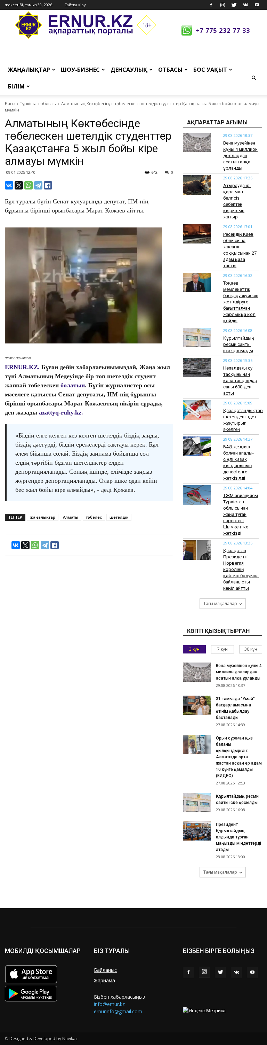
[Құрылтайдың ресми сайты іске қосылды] (197, 337)
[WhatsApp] (28, 185)
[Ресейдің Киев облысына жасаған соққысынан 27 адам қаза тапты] (197, 233)
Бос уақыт (210, 69)
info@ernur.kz (109, 1004)
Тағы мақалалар (220, 603)
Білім (16, 86)
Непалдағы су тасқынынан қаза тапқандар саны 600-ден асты (240, 380)
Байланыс (105, 970)
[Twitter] (234, 5)
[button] (253, 78)
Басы (10, 104)
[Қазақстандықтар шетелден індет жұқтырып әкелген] (197, 410)
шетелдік (119, 517)
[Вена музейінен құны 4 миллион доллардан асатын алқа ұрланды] (197, 142)
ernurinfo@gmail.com (118, 1011)
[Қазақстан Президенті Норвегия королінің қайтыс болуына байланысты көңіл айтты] (197, 550)
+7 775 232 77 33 (222, 30)
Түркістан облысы (38, 104)
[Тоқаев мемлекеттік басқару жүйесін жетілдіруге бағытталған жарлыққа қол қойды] (197, 282)
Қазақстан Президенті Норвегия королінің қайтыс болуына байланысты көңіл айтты (241, 569)
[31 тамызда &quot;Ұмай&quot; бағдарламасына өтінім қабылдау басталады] (197, 705)
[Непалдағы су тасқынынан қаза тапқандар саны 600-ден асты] (197, 367)
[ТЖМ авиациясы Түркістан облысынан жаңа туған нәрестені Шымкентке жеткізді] (197, 495)
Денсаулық (129, 69)
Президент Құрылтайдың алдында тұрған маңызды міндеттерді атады (238, 837)
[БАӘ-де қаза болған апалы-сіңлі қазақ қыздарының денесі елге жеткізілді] (197, 446)
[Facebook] (211, 5)
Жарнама (104, 980)
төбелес (94, 517)
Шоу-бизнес (80, 69)
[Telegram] (38, 185)
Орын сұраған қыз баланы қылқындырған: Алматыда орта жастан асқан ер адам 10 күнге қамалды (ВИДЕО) (239, 757)
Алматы (70, 517)
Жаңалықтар (29, 69)
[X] (19, 185)
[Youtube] (257, 5)
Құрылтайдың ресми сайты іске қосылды (238, 344)
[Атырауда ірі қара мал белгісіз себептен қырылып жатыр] (197, 185)
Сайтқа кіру (75, 4)
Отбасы (170, 69)
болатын (72, 385)
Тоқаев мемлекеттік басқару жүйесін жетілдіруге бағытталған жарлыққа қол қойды (240, 301)
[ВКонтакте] (9, 185)
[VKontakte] (245, 5)
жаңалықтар (42, 517)
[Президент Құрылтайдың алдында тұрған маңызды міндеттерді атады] (197, 831)
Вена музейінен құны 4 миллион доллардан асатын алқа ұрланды (240, 155)
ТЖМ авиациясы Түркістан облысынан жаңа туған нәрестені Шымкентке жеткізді (240, 514)
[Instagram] (222, 5)
